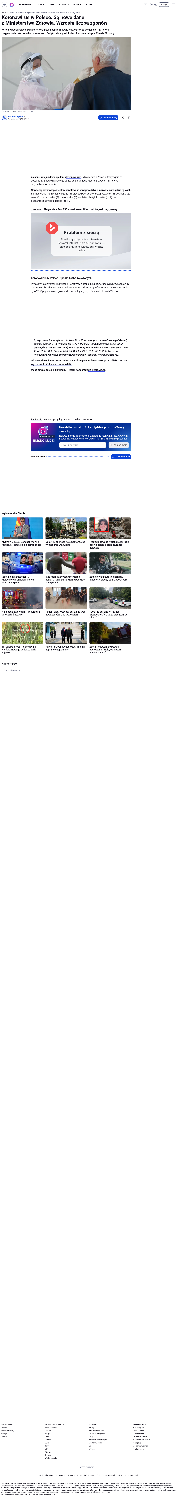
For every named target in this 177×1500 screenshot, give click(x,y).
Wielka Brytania (51, 1458)
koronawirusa (73, 177)
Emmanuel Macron (140, 1437)
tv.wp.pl (4, 1434)
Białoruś (48, 1455)
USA (46, 1449)
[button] (153, 4)
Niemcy (48, 1452)
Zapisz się (36, 419)
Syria (47, 1443)
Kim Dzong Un (138, 1428)
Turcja (47, 1434)
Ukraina (48, 1431)
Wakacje (92, 1449)
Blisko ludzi (25, 4)
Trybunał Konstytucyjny (98, 1440)
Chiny (91, 1437)
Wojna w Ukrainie (95, 1443)
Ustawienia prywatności (127, 1475)
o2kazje (40, 4)
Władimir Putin (138, 1434)
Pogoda (77, 4)
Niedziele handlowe (96, 1431)
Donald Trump (138, 1431)
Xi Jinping (137, 1443)
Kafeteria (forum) (7, 1431)
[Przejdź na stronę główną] (4, 6)
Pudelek (4, 1437)
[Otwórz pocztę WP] (145, 4)
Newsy (91, 1428)
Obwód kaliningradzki (97, 1434)
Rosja (47, 1437)
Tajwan (47, 1446)
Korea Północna (51, 1428)
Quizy (51, 4)
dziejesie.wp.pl (96, 369)
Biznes (89, 4)
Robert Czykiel (15, 116)
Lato (90, 1446)
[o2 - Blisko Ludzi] (14, 4)
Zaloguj (164, 4)
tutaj (53, 1494)
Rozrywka (64, 4)
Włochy (48, 1440)
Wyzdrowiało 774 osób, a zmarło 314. (51, 364)
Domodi (4, 1428)
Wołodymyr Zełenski (140, 1446)
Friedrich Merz (138, 1449)
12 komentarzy (109, 117)
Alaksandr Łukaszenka (141, 1440)
